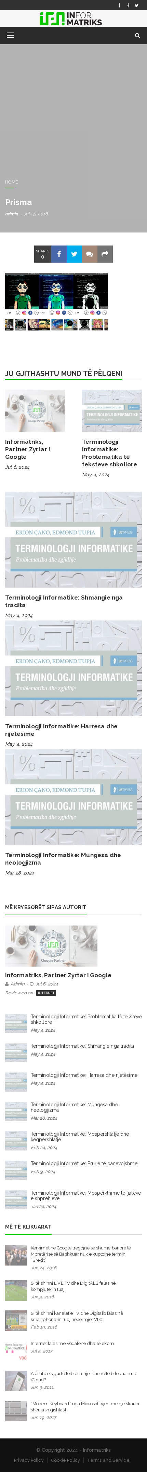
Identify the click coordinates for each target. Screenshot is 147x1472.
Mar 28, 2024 (19, 873)
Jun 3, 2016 (42, 1296)
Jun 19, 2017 (43, 1417)
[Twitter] (136, 5)
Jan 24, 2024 (43, 1206)
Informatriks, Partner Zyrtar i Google (27, 449)
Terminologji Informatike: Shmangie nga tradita (82, 1046)
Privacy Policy (28, 1460)
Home (11, 182)
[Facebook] (128, 5)
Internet (46, 993)
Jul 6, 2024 (17, 467)
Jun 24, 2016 (43, 1267)
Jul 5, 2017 (41, 1351)
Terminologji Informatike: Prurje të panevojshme (84, 1163)
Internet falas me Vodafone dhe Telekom (72, 1343)
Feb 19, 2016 (44, 1327)
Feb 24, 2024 (44, 1147)
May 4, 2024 (95, 474)
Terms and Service (108, 1460)
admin (11, 213)
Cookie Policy (65, 1460)
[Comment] (89, 254)
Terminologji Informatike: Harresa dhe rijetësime (84, 1075)
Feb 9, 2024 (43, 1171)
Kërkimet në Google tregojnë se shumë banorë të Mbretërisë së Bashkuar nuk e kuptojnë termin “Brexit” (81, 1254)
